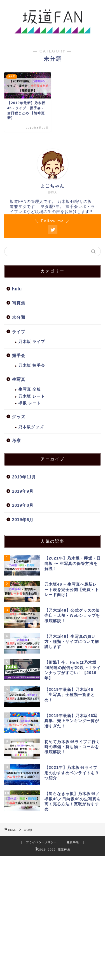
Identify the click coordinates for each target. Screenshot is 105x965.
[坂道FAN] (52, 33)
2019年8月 (23, 505)
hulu (17, 288)
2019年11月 (24, 477)
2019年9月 (23, 491)
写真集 (18, 303)
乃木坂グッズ (31, 427)
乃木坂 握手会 (31, 365)
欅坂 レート (29, 403)
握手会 (18, 355)
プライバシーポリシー (41, 842)
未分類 (18, 317)
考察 (16, 440)
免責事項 (73, 842)
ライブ (18, 331)
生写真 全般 (29, 389)
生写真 (18, 379)
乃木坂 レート (31, 396)
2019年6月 (23, 519)
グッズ (18, 416)
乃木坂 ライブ (31, 342)
